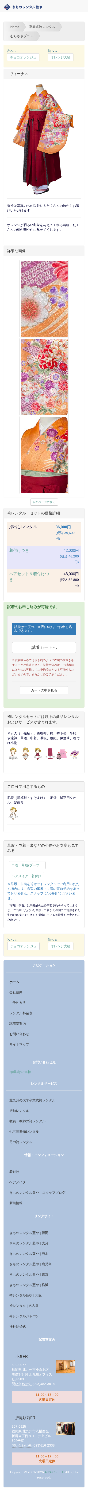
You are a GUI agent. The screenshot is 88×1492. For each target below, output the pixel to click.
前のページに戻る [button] (44, 502)
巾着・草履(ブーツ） (27, 865)
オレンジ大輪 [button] (60, 57)
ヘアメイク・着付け (26, 876)
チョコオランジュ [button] (23, 57)
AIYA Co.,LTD (55, 1472)
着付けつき (19, 550)
